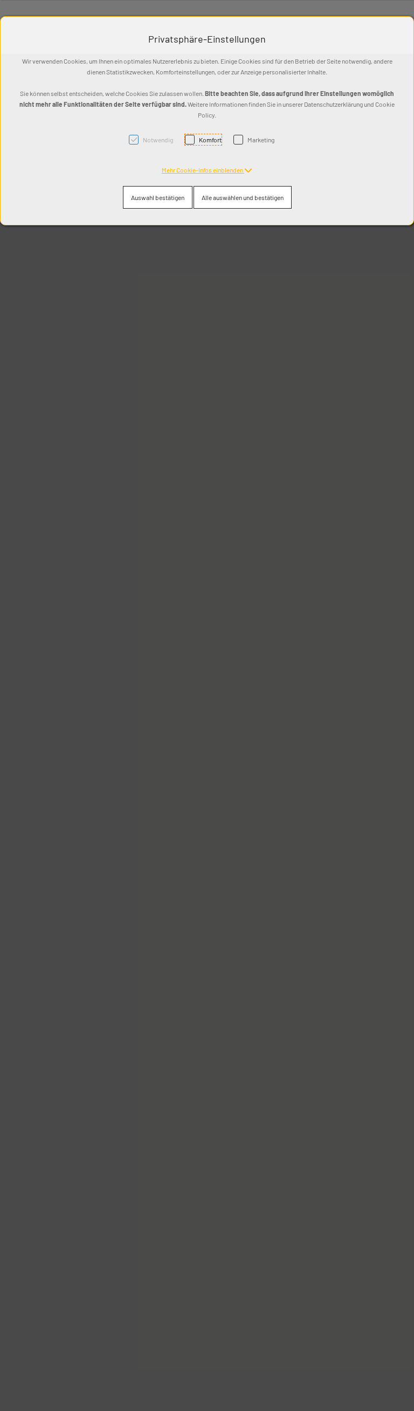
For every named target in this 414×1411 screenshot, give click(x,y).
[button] (207, 170)
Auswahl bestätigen (157, 197)
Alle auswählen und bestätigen (243, 197)
